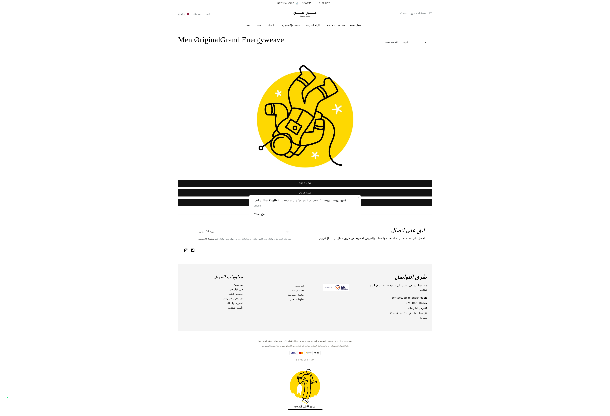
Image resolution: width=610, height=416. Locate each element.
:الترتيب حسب (391, 42)
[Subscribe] (287, 231)
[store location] (188, 13)
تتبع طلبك (299, 285)
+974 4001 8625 (414, 302)
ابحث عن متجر (297, 290)
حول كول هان (236, 289)
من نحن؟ (238, 285)
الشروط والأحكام (235, 303)
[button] (249, 25)
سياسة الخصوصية (206, 239)
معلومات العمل (297, 299)
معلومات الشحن (235, 294)
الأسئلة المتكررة (235, 307)
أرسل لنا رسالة (416, 308)
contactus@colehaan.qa (408, 297)
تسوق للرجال (305, 193)
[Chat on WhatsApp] (10, 394)
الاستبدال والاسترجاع (233, 298)
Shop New (305, 183)
